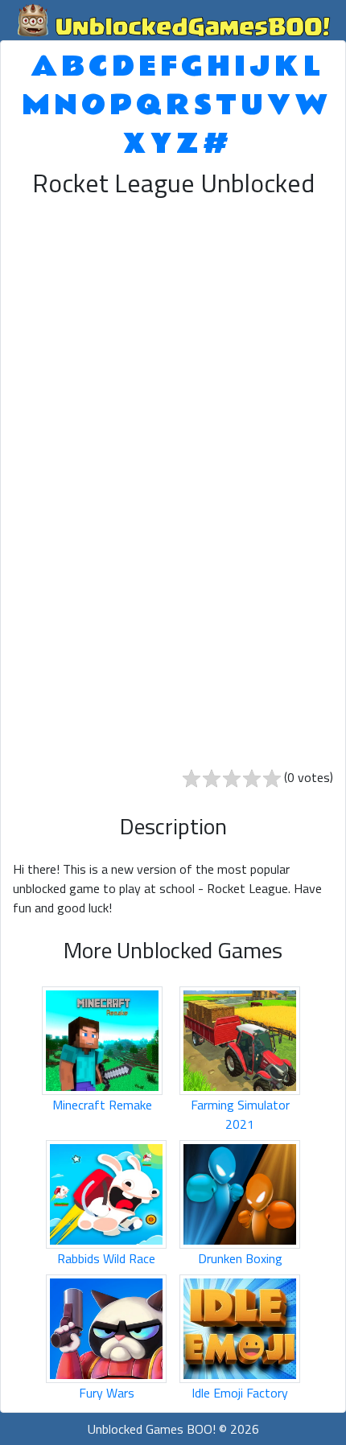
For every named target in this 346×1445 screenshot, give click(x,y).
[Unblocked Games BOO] (173, 18)
